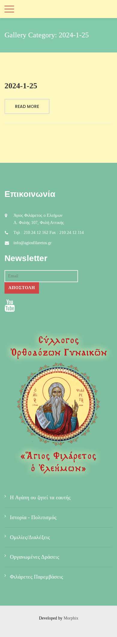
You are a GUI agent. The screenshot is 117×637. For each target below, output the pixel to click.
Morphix (71, 618)
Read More (27, 106)
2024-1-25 (20, 85)
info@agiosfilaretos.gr (33, 243)
